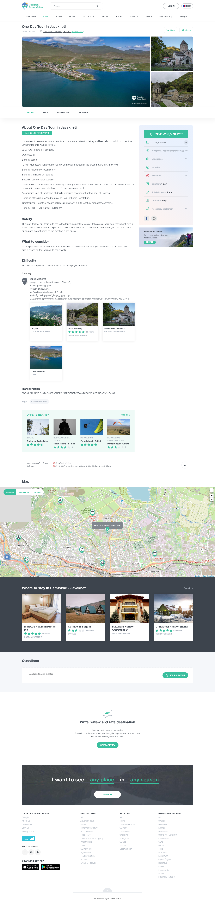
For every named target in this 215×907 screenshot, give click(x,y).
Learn (82, 845)
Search (107, 794)
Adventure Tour (28, 31)
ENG (188, 6)
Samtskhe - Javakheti (167, 835)
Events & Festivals (88, 863)
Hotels (72, 16)
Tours (45, 16)
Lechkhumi (163, 856)
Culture (122, 842)
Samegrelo (163, 824)
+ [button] (212, 495)
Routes (58, 16)
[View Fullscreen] (212, 490)
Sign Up (25, 827)
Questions (63, 112)
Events (149, 16)
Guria (160, 842)
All (81, 817)
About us (26, 820)
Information (124, 831)
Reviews (83, 112)
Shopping (123, 835)
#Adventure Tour (39, 401)
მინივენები (163, 870)
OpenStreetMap (208, 576)
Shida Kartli (163, 831)
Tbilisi (161, 849)
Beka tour (162, 863)
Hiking (122, 820)
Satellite (37, 492)
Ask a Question (177, 675)
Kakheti (161, 827)
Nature (83, 824)
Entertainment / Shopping (91, 838)
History (122, 845)
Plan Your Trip (165, 16)
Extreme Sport (125, 849)
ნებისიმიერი (164, 859)
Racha (161, 845)
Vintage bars (124, 838)
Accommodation (87, 831)
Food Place (85, 835)
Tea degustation (87, 856)
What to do (31, 16)
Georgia (183, 16)
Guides (105, 16)
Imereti (161, 866)
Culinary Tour (86, 849)
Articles (119, 16)
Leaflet (197, 576)
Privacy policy (28, 831)
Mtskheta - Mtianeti (167, 877)
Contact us (27, 824)
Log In (171, 6)
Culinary (123, 827)
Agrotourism (85, 852)
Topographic (23, 492)
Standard (10, 492)
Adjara (161, 873)
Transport (134, 16)
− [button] (212, 499)
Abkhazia (162, 852)
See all (125, 414)
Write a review (107, 745)
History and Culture (89, 827)
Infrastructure (86, 842)
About (30, 112)
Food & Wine (88, 16)
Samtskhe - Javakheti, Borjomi (63, 31)
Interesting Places (127, 824)
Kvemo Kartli (164, 838)
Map (45, 112)
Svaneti (161, 820)
